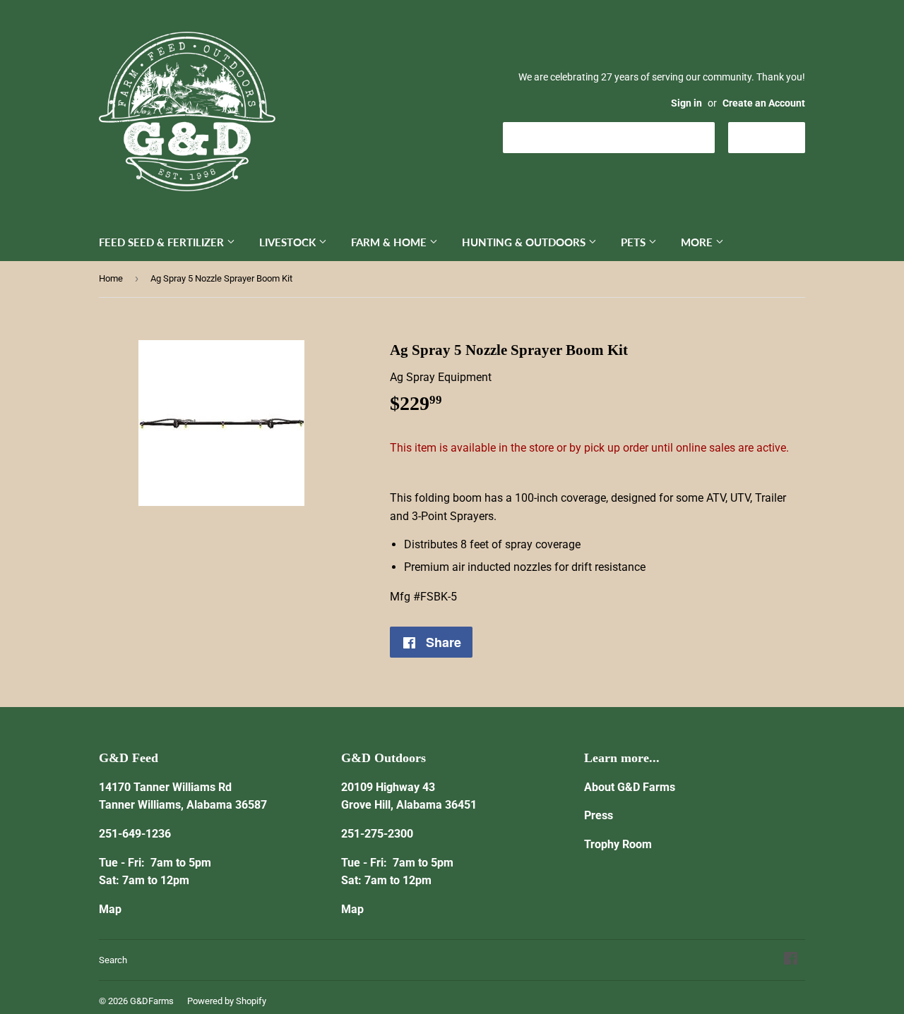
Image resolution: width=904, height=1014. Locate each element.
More (698, 242)
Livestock (289, 242)
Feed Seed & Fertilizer (163, 242)
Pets (634, 242)
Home (111, 278)
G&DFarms (152, 1001)
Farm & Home (390, 242)
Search (113, 960)
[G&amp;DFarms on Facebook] (790, 960)
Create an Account (763, 103)
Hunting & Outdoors (525, 242)
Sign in (686, 103)
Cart (777, 137)
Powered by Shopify (226, 1001)
